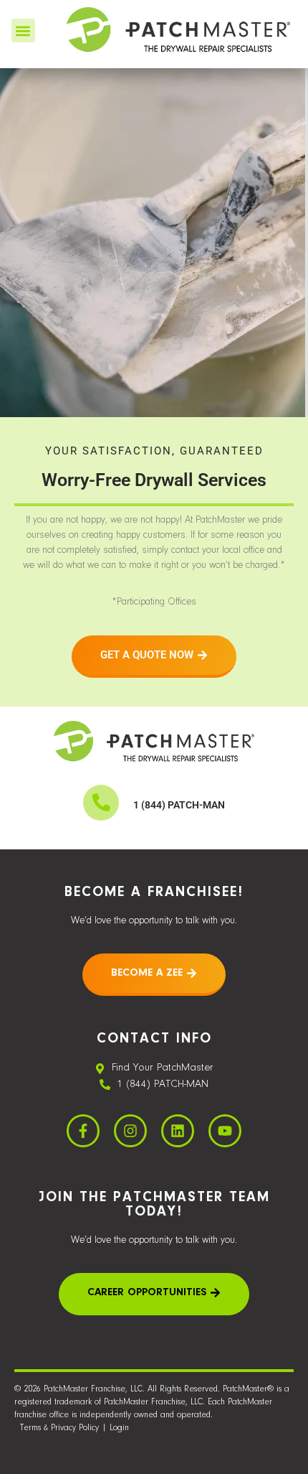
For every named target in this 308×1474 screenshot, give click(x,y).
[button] (23, 30)
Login (119, 1428)
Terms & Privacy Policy (59, 1428)
